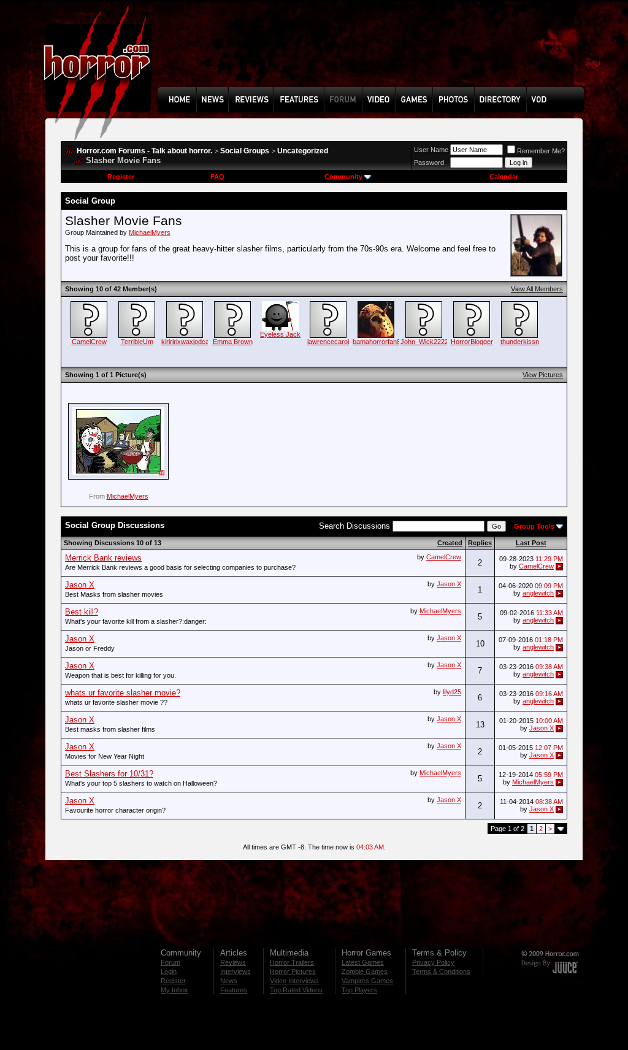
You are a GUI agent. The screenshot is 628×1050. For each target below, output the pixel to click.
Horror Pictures (293, 971)
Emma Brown (233, 341)
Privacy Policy (433, 962)
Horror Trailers (292, 962)
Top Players (359, 990)
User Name (431, 149)
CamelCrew (89, 341)
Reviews (233, 962)
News (228, 980)
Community (343, 176)
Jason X (449, 584)
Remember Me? (541, 151)
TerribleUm (137, 341)
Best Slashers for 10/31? (109, 773)
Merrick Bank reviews (103, 557)
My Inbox (174, 990)
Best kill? (81, 611)
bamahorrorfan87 (378, 341)
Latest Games (363, 962)
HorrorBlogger (472, 341)
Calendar (503, 176)
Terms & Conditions (441, 971)
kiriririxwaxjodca (185, 341)
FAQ (217, 176)
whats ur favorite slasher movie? (122, 692)
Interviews (235, 971)
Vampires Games (367, 980)
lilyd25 (452, 692)
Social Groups (244, 151)
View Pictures (543, 374)
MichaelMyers (149, 232)
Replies (480, 542)
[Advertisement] (374, 52)
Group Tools (534, 526)
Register (120, 176)
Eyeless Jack (280, 334)
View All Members (537, 289)
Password (429, 162)
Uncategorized (302, 151)
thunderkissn (519, 341)
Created (449, 542)
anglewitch (538, 593)
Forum (170, 962)
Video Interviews (294, 980)
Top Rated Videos (296, 990)
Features (233, 990)
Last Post (531, 542)
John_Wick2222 (424, 341)
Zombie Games (365, 971)
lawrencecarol (328, 341)
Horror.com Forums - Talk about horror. (144, 151)
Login (169, 971)
